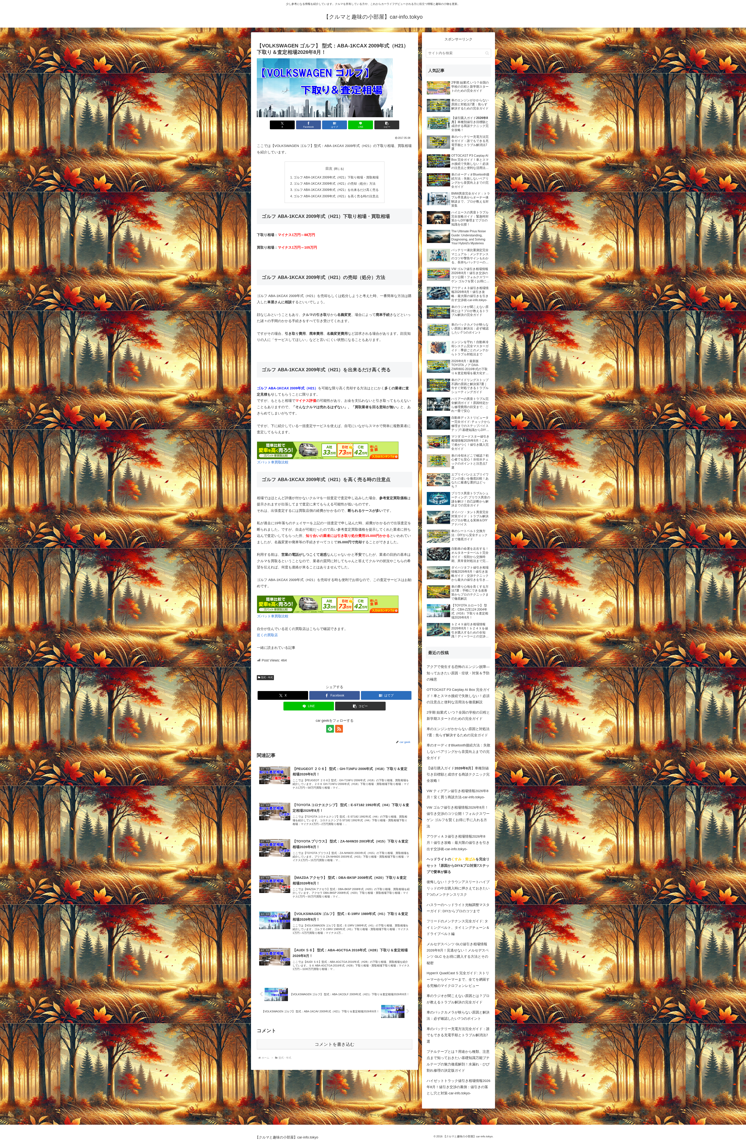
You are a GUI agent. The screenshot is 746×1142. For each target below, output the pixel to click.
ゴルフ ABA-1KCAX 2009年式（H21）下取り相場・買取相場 (336, 177)
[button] (386, 125)
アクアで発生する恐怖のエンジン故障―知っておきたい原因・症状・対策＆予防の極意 (458, 673)
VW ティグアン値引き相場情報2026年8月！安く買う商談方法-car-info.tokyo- (457, 794)
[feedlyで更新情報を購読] (330, 729)
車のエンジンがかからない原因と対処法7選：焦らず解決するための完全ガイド (458, 732)
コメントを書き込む (335, 1044)
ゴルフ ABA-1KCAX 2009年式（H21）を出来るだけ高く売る (336, 189)
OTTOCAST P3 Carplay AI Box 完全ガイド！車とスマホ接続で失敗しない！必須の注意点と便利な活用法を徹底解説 (458, 696)
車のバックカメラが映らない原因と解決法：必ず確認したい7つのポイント (458, 1015)
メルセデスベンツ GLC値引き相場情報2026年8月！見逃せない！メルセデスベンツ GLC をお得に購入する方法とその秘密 (458, 953)
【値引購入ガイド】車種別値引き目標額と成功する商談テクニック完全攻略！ (458, 774)
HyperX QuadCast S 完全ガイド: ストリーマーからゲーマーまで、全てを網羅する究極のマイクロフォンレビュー (458, 979)
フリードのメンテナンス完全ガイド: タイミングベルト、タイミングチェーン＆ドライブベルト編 (458, 927)
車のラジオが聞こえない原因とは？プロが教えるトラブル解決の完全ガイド (458, 999)
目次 (328, 168)
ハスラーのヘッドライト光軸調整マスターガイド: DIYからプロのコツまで (458, 908)
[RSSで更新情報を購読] (339, 729)
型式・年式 (267, 677)
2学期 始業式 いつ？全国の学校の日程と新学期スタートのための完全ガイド (458, 715)
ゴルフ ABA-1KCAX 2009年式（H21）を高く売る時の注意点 (336, 196)
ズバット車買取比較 (272, 462)
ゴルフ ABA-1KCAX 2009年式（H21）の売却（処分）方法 (335, 183)
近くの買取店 (267, 635)
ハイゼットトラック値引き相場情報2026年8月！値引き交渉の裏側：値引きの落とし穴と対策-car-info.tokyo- (458, 1087)
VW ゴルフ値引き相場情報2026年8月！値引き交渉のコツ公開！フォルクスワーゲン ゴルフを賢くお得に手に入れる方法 (458, 817)
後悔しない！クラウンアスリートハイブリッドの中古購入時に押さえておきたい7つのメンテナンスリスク (458, 888)
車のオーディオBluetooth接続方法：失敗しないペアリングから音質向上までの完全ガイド (458, 751)
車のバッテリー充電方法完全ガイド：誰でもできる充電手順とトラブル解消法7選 (458, 1035)
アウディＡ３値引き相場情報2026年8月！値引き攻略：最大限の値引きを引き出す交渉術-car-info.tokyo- (458, 842)
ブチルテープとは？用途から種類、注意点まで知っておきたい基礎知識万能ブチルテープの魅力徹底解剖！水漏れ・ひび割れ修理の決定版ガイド (458, 1061)
